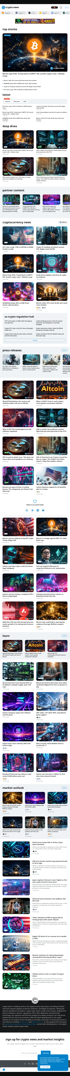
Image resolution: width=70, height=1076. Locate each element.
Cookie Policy (43, 1063)
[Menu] (66, 7)
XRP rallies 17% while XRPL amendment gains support (51, 714)
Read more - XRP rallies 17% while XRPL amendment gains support (51, 701)
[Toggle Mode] (61, 7)
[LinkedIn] (38, 510)
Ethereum (44, 308)
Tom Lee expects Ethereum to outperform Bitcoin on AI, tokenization (50, 567)
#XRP (24, 101)
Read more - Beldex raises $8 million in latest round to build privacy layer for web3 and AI (31, 359)
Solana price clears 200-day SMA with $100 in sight (16, 744)
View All (64, 350)
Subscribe (46, 1053)
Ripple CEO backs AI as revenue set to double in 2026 (49, 937)
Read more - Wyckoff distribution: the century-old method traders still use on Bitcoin (18, 390)
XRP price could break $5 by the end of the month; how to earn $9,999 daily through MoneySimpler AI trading (11, 208)
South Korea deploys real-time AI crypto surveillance (51, 276)
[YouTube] (43, 510)
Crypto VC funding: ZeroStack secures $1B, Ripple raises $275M (22, 86)
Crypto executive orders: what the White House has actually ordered (49, 329)
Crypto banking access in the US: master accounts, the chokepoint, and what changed (49, 322)
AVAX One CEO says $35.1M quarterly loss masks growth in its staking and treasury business (18, 624)
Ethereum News (20, 1024)
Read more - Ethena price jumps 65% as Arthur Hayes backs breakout (57, 798)
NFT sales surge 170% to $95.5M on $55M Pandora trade (20, 89)
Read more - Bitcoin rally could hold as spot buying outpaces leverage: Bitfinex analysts (51, 610)
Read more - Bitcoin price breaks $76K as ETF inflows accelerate (57, 822)
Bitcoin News (9, 1024)
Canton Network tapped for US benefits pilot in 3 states (51, 488)
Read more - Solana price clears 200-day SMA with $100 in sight (18, 732)
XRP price (32, 13)
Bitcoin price (7, 13)
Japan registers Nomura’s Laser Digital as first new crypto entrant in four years (49, 881)
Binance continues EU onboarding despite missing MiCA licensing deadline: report (48, 956)
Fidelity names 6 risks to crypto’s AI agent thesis (48, 975)
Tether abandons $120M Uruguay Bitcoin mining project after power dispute (47, 919)
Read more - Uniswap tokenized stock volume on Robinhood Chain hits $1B (51, 583)
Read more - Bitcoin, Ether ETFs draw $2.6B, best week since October (51, 291)
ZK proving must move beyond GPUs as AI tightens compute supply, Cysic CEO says (17, 685)
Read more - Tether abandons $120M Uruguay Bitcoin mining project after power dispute (16, 925)
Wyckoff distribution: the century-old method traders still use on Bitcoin (16, 402)
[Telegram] (32, 510)
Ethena (50, 810)
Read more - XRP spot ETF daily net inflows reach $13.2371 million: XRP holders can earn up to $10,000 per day (51, 199)
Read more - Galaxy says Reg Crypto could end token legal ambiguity (18, 555)
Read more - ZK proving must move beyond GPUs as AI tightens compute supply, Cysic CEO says (18, 671)
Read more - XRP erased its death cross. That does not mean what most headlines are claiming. (18, 166)
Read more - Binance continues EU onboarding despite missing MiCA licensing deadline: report (16, 962)
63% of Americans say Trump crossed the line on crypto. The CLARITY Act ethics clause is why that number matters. (50, 178)
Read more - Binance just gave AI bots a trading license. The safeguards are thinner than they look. (18, 476)
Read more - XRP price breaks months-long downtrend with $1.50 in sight (12, 822)
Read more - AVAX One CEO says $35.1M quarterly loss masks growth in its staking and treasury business (18, 610)
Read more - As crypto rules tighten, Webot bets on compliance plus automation (11, 359)
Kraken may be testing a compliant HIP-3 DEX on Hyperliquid (18, 595)
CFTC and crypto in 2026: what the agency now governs (18, 322)
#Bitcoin (7, 101)
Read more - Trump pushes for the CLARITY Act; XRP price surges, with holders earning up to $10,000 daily (31, 199)
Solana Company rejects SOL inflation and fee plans (17, 714)
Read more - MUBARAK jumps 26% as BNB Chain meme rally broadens (18, 291)
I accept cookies (45, 1067)
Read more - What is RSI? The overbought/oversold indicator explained (18, 418)
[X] (27, 510)
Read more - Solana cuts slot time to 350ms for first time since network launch (51, 762)
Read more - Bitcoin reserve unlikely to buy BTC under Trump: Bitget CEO (18, 527)
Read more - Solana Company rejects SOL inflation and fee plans (18, 701)
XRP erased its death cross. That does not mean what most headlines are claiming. (17, 178)
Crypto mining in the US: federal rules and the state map (50, 335)
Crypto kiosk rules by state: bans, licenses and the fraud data (18, 335)
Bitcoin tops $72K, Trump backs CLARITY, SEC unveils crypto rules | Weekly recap (34, 75)
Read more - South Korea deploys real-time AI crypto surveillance (51, 263)
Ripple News (31, 1024)
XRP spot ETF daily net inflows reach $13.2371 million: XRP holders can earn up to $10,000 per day (51, 208)
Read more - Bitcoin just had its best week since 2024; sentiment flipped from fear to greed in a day (51, 671)
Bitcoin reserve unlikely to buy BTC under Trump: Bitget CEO (18, 539)
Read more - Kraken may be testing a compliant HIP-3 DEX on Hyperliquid (18, 583)
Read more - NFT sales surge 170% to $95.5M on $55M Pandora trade (18, 235)
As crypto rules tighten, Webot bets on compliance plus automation (10, 368)
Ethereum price (20, 13)
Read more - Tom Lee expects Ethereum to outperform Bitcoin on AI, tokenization (51, 555)
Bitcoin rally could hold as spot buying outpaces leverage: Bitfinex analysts (50, 623)
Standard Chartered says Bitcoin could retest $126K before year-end (17, 775)
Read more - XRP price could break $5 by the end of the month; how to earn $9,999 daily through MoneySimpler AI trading (11, 199)
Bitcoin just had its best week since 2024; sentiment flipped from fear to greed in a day (51, 685)
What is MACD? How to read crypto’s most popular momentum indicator (49, 402)
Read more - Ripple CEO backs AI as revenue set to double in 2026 (16, 943)
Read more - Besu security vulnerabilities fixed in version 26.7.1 (51, 732)
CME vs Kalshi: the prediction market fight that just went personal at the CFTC (51, 151)
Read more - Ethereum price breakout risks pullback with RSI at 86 (35, 822)
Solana (5, 748)
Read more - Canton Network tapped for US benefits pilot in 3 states (51, 476)
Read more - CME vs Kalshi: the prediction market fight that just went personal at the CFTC (51, 139)
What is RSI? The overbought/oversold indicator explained (17, 430)
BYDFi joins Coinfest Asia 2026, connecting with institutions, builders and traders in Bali (50, 369)
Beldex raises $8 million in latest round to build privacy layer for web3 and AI (31, 368)
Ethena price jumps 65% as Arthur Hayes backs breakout (57, 806)
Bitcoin (38, 308)
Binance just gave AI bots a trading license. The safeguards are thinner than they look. (18, 489)
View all (35, 340)
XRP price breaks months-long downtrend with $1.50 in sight (11, 830)
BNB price (44, 13)
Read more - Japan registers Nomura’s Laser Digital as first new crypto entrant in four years (16, 887)
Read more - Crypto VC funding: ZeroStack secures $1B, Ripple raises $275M (51, 235)
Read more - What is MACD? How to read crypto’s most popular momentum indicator (51, 390)
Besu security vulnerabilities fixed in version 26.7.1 (49, 744)
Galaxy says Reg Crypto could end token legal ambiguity (18, 567)
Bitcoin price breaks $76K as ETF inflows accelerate (57, 830)
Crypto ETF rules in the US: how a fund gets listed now (19, 329)
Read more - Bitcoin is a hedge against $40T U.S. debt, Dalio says (51, 527)
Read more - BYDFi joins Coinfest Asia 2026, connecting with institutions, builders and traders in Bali (51, 359)
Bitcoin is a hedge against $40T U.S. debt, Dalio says (51, 539)
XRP (38, 717)
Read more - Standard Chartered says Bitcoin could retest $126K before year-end (18, 762)
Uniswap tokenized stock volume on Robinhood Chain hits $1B (49, 595)
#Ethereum (16, 101)
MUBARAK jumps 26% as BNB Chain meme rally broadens (20, 83)
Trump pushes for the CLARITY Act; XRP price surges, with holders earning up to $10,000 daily (31, 208)
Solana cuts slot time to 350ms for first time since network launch (50, 775)
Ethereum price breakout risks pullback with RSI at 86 (34, 830)
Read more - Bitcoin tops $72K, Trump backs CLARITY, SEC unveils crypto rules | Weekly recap (18, 139)
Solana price (55, 13)
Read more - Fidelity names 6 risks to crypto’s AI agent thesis (16, 981)
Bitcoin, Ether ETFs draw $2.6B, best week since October (20, 80)
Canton (38, 492)
